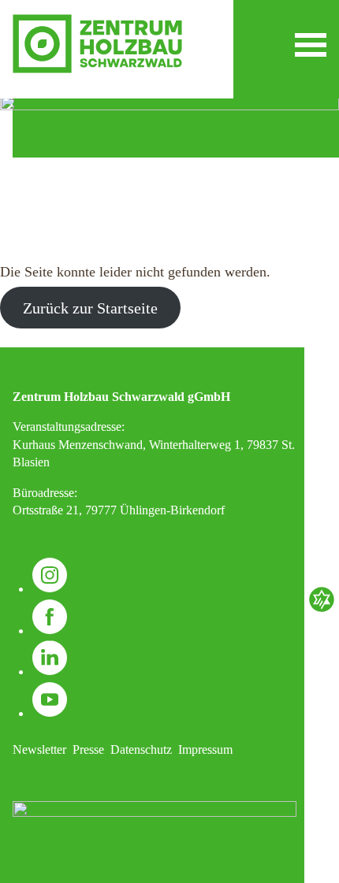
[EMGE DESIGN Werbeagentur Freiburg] (322, 610)
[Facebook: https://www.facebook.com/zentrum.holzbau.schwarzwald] (50, 630)
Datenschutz (141, 749)
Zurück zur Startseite (90, 308)
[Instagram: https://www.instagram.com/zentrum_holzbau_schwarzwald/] (50, 588)
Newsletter (39, 749)
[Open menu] (311, 44)
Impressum (205, 749)
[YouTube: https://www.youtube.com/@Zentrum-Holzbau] (50, 713)
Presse (88, 749)
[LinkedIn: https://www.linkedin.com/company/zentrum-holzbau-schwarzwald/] (50, 671)
